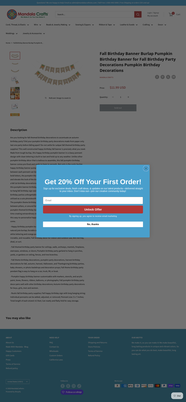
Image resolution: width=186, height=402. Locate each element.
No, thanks (93, 224)
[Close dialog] (146, 168)
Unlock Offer (93, 209)
